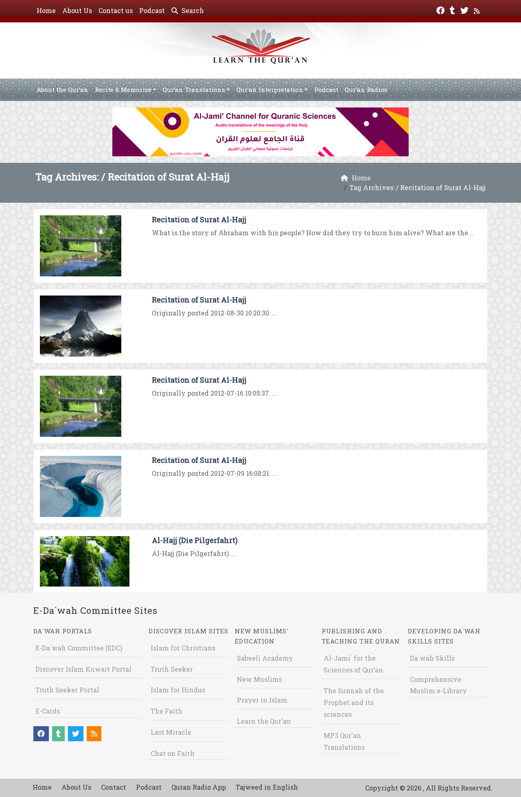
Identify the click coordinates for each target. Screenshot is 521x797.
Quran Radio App (198, 787)
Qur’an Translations (194, 89)
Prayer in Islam (262, 700)
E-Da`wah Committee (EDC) (78, 648)
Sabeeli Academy (265, 658)
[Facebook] (441, 9)
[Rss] (478, 9)
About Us (77, 10)
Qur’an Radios (366, 89)
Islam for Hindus (178, 689)
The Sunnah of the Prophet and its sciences (354, 702)
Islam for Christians (183, 648)
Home (46, 10)
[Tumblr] (453, 9)
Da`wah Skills (432, 658)
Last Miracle (171, 732)
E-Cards (47, 711)
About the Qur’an (62, 89)
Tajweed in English (267, 787)
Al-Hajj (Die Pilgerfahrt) (195, 540)
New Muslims (259, 679)
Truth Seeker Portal (67, 689)
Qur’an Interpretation (269, 89)
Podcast (152, 10)
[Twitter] (465, 9)
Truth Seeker (172, 669)
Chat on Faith (173, 753)
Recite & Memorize (123, 89)
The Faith (166, 711)
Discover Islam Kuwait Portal (83, 669)
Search (192, 10)
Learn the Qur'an (264, 721)
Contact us (116, 10)
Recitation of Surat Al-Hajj (199, 219)
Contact (113, 787)
